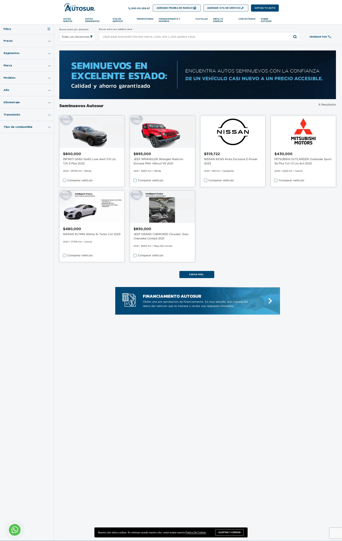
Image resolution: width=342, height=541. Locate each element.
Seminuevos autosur (81, 105)
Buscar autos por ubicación (74, 29)
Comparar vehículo (80, 180)
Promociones (145, 19)
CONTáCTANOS (247, 19)
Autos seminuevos (92, 20)
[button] (265, 8)
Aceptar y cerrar (229, 532)
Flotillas (202, 19)
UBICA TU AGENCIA (218, 20)
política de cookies (195, 532)
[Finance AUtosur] (270, 301)
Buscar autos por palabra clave (115, 29)
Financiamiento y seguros (169, 20)
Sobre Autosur (266, 20)
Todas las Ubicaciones (76, 37)
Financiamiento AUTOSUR (172, 296)
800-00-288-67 (140, 8)
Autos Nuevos (67, 20)
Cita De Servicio (118, 20)
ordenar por (318, 37)
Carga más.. (197, 274)
